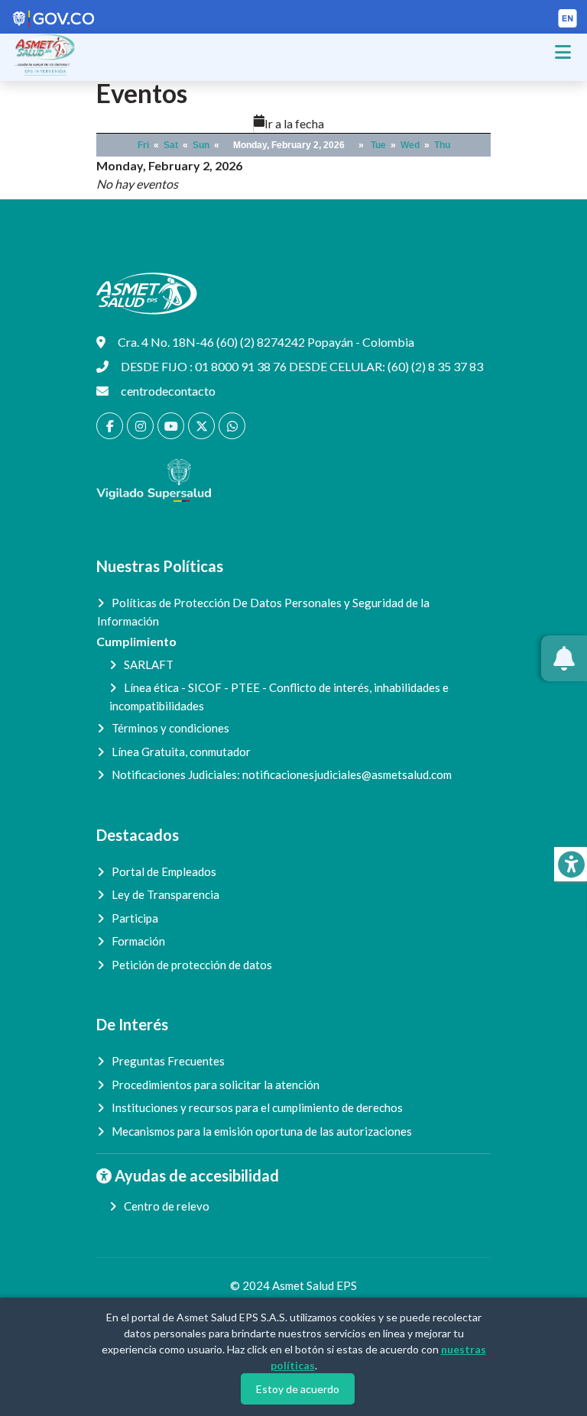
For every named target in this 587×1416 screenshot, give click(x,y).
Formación (138, 941)
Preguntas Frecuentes (168, 1061)
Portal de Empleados (164, 871)
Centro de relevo (166, 1206)
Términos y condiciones (170, 728)
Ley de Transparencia (165, 894)
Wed (410, 145)
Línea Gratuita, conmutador (181, 751)
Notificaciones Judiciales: (282, 774)
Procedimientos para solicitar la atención (215, 1084)
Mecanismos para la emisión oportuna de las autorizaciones (262, 1131)
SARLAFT (149, 664)
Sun (201, 145)
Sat (171, 145)
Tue (378, 145)
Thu (442, 145)
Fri (143, 145)
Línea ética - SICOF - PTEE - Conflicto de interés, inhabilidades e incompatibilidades (279, 697)
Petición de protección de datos (192, 964)
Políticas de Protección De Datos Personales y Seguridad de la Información (263, 612)
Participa (135, 918)
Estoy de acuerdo (297, 1388)
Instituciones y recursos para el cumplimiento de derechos (257, 1107)
